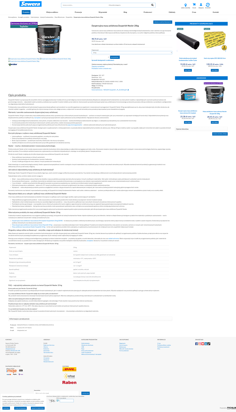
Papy (82, 349)
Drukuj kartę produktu (162, 22)
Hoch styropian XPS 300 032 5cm (215, 58)
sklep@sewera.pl (10, 349)
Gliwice (46, 347)
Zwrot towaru (123, 345)
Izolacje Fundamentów (46, 17)
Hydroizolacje (35, 17)
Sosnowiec (47, 350)
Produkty (26, 12)
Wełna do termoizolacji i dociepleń (91, 354)
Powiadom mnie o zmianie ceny (101, 68)
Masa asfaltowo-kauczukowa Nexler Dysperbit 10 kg (28, 227)
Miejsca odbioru (52, 12)
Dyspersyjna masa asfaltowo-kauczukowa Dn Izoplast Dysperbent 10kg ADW (187, 113)
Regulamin (122, 343)
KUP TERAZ (188, 70)
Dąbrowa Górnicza (49, 345)
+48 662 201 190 (15, 350)
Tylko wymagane (20, 408)
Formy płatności (124, 350)
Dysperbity (69, 17)
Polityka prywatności (163, 347)
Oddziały (172, 12)
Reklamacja (122, 347)
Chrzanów (46, 358)
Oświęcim (46, 360)
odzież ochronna (114, 238)
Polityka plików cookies (164, 345)
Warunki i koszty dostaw (126, 349)
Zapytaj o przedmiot (98, 66)
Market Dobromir (49, 361)
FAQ (158, 349)
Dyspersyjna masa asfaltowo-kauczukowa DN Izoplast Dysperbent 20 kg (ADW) (37, 220)
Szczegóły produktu (23, 17)
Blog (125, 12)
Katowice (46, 349)
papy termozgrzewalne (75, 125)
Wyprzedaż (103, 12)
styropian (37, 117)
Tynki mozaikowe (86, 352)
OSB (82, 347)
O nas (194, 12)
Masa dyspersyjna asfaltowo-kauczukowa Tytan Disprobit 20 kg (32, 225)
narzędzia (90, 240)
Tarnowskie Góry (48, 352)
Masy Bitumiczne (59, 17)
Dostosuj (6, 408)
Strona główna (12, 17)
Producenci (148, 12)
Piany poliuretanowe (87, 350)
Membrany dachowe (87, 345)
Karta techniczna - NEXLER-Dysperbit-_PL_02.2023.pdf (109, 90)
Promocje (78, 12)
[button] (225, 51)
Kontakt (216, 12)
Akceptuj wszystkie (38, 408)
